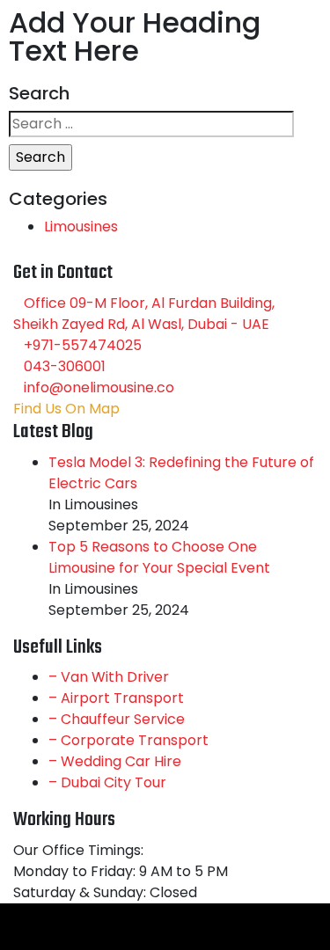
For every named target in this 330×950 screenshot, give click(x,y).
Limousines (81, 226)
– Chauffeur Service (116, 719)
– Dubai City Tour (107, 782)
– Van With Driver (108, 677)
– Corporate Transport (128, 740)
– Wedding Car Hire (114, 761)
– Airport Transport (116, 698)
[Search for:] (151, 124)
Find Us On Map (66, 408)
